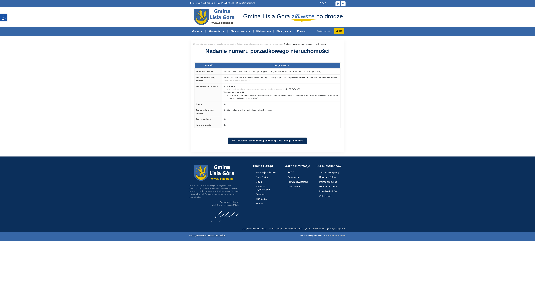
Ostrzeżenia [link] (325, 196)
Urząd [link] (210, 44)
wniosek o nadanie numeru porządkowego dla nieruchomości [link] (256, 89)
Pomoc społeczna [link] (328, 182)
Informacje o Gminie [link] (266, 172)
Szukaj (339, 31)
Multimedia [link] (261, 199)
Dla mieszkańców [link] (328, 191)
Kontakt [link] (301, 31)
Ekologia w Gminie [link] (328, 186)
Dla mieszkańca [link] (238, 31)
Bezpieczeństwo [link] (327, 177)
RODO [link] (291, 172)
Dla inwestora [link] (263, 31)
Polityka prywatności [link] (298, 182)
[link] (3, 17)
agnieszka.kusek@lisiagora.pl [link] (236, 80)
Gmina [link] (195, 31)
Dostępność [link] (293, 177)
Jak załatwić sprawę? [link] (225, 44)
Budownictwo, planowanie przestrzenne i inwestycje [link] (259, 44)
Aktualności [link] (214, 31)
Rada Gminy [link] (262, 177)
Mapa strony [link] (294, 186)
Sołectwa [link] (260, 194)
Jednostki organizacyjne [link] (263, 188)
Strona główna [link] (199, 44)
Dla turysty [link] (282, 31)
